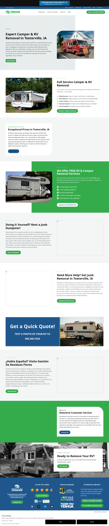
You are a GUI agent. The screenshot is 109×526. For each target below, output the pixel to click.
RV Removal (41, 12)
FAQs (69, 12)
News (94, 7)
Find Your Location (52, 12)
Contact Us (99, 7)
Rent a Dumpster (69, 8)
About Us (62, 12)
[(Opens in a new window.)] (42, 501)
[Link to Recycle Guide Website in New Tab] (67, 498)
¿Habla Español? (87, 8)
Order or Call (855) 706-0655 (96, 12)
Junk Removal (78, 8)
